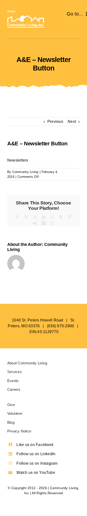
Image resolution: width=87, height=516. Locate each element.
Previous (55, 121)
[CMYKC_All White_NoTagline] (25, 17)
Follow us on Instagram (37, 463)
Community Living (25, 172)
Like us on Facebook (34, 445)
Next (72, 121)
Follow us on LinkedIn (35, 454)
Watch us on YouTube (35, 472)
